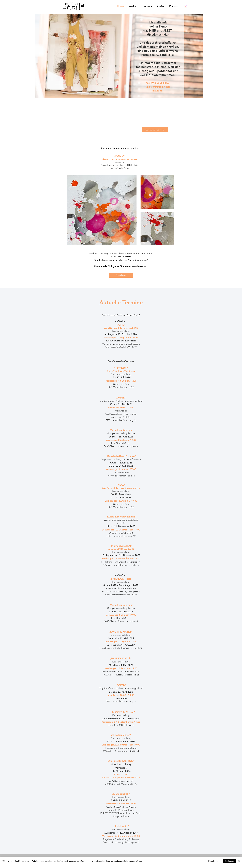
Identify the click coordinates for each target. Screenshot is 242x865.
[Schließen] (238, 861)
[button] (121, 275)
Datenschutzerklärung (133, 861)
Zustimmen (229, 861)
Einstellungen (213, 861)
